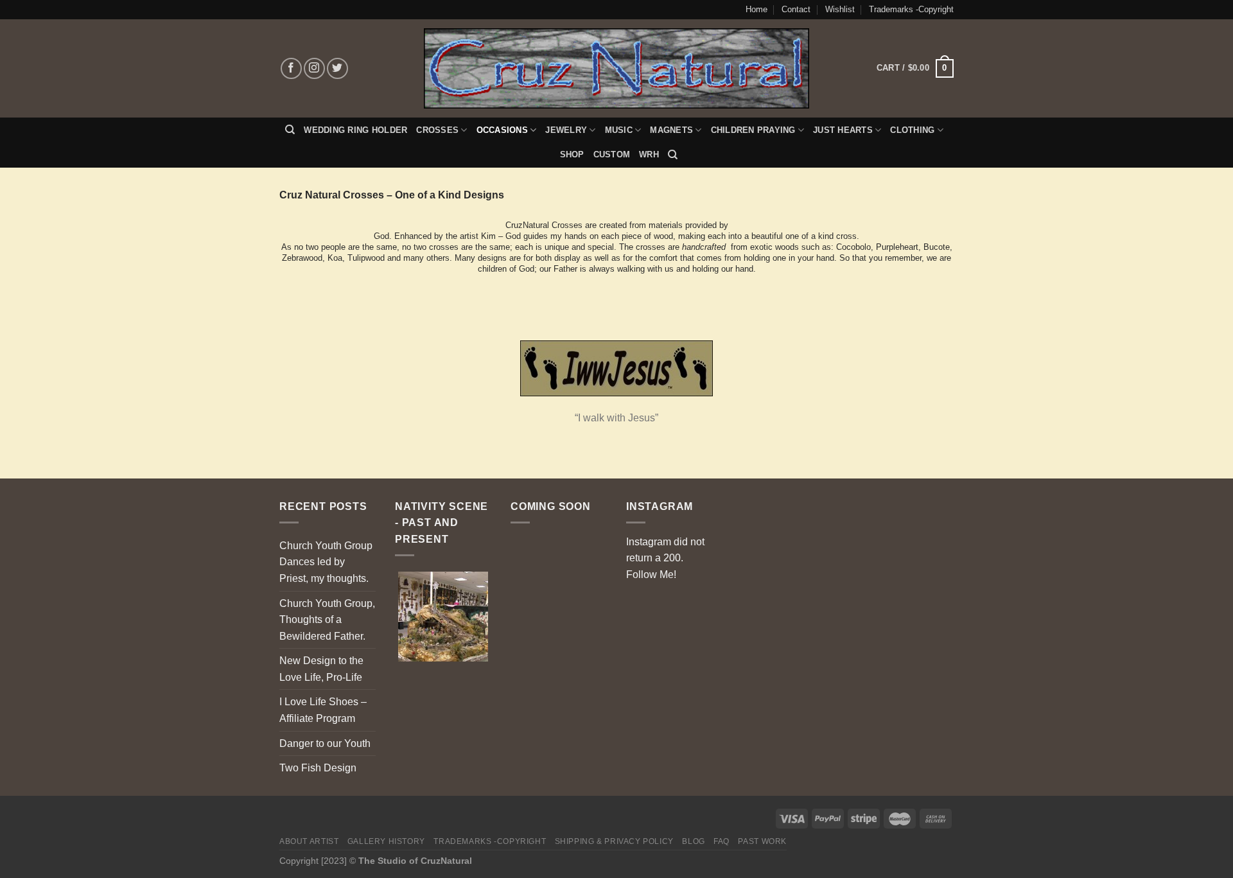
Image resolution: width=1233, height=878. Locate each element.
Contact (796, 9)
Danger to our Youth (325, 743)
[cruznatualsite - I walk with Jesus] (617, 68)
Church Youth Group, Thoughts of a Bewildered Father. (327, 620)
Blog (693, 841)
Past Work (762, 841)
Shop (572, 154)
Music (619, 130)
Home (756, 9)
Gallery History (386, 841)
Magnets (671, 130)
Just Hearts (843, 130)
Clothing (912, 130)
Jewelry (566, 130)
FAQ (721, 841)
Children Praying (753, 130)
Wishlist (840, 9)
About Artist (308, 841)
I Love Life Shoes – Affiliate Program (323, 710)
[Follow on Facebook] (291, 68)
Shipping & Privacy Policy (614, 841)
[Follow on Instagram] (314, 68)
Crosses (437, 130)
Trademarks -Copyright (911, 9)
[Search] (290, 130)
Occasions (502, 130)
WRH (649, 154)
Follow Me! (651, 574)
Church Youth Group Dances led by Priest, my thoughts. (325, 562)
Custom (612, 154)
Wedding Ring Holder (355, 130)
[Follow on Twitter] (337, 68)
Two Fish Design (317, 767)
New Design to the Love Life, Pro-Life (321, 669)
